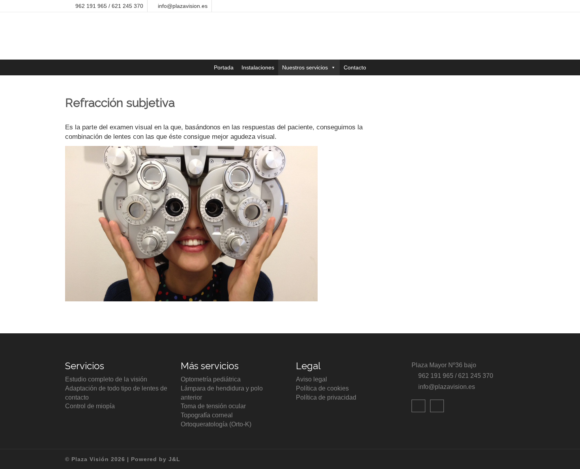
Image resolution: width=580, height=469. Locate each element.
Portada (224, 67)
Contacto (355, 67)
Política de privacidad (326, 397)
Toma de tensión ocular (213, 406)
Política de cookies (322, 388)
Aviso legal (311, 379)
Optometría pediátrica (211, 379)
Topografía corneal (207, 415)
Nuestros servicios (305, 67)
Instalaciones (257, 67)
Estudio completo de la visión (106, 379)
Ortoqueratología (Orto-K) (216, 424)
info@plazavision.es (183, 6)
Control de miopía (90, 406)
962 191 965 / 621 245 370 (109, 6)
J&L (174, 459)
